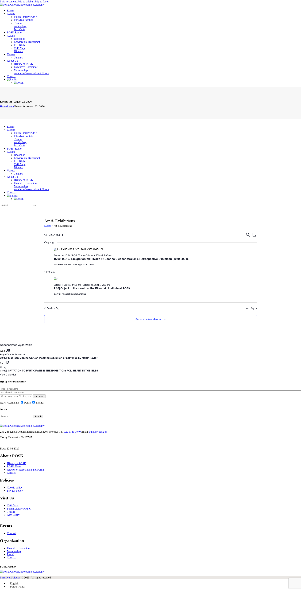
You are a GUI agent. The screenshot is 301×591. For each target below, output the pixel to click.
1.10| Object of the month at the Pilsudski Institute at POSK (92, 288)
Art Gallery (13, 514)
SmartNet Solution (10, 577)
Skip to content (8, 1)
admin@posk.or (98, 431)
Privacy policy (15, 490)
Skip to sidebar (25, 1)
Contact (11, 472)
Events (10, 106)
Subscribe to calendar (149, 319)
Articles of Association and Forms (25, 469)
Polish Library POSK (19, 508)
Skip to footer (41, 1)
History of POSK (16, 463)
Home (3, 106)
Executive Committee (19, 548)
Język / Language (9, 402)
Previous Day (53, 308)
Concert (11, 533)
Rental (10, 554)
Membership (14, 551)
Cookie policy (14, 487)
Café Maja (12, 505)
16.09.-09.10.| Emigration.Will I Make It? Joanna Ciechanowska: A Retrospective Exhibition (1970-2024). (121, 259)
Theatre (11, 511)
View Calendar (8, 374)
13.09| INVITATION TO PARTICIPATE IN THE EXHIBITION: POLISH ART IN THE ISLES (49, 370)
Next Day (250, 308)
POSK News (14, 466)
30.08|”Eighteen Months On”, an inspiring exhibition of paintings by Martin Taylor (48, 357)
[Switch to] (12, 79)
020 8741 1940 (72, 431)
